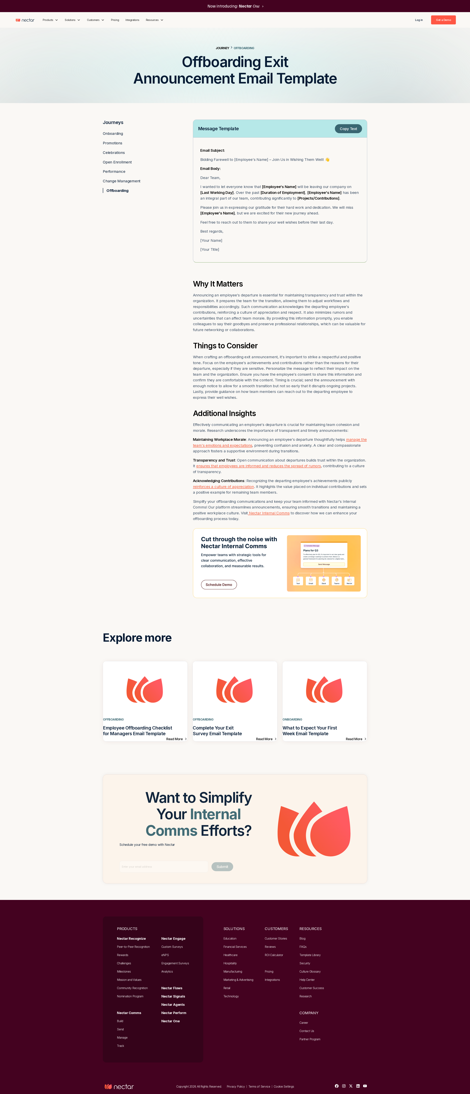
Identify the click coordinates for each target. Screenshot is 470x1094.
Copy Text (348, 128)
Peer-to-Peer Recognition (133, 947)
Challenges (124, 963)
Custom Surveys (172, 947)
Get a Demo (443, 20)
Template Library (310, 955)
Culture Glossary (310, 971)
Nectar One (170, 1021)
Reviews (270, 947)
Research (305, 996)
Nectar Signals (173, 996)
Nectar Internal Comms (269, 513)
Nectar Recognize (131, 938)
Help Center (307, 980)
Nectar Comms (129, 1013)
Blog (302, 938)
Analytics (167, 971)
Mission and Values (129, 980)
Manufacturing (232, 971)
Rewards (122, 955)
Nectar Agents (173, 1005)
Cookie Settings (284, 1086)
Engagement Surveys (175, 963)
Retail (226, 988)
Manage (122, 1037)
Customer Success (311, 988)
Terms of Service (259, 1086)
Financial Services (235, 947)
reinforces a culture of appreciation (223, 486)
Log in (419, 20)
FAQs (302, 947)
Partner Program (309, 1039)
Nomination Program (130, 996)
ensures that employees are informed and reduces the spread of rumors (258, 466)
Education (229, 938)
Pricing (115, 19)
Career (303, 1022)
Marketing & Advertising (238, 980)
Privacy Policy (236, 1086)
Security (304, 963)
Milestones (124, 971)
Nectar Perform (173, 1013)
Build (120, 1021)
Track (120, 1046)
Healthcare (230, 955)
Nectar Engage (173, 938)
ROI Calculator (274, 955)
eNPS (165, 955)
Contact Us (306, 1031)
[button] (50, 20)
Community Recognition (132, 988)
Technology (231, 996)
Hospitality (230, 963)
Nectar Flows (171, 988)
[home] (25, 20)
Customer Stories (276, 938)
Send (120, 1029)
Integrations (132, 19)
